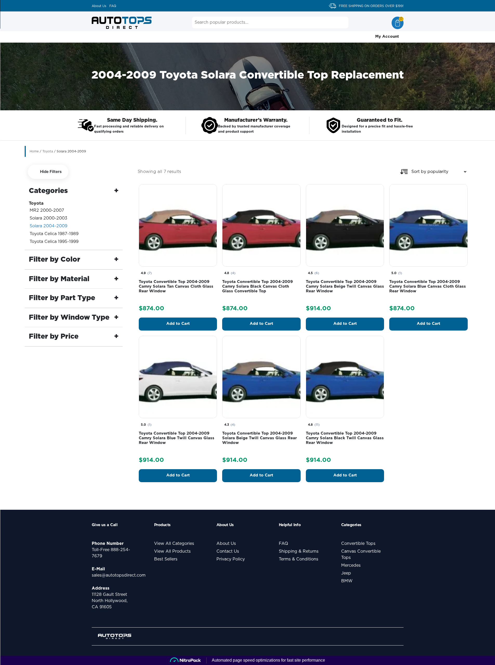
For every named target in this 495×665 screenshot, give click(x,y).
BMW (347, 581)
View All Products (172, 551)
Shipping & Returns (299, 551)
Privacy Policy (230, 559)
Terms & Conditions (298, 559)
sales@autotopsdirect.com (119, 575)
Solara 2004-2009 (48, 226)
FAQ (112, 6)
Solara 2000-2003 (48, 218)
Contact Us (227, 551)
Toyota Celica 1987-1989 (54, 234)
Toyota (47, 151)
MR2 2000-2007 (47, 210)
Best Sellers (165, 559)
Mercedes (351, 565)
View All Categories (174, 543)
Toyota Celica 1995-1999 (54, 242)
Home (34, 151)
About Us (99, 6)
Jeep (346, 573)
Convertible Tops (358, 543)
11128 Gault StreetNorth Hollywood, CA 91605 (110, 600)
